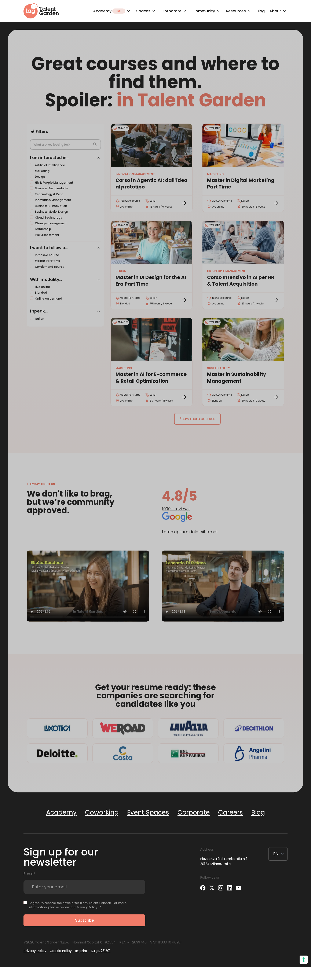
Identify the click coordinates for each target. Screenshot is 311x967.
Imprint (81, 950)
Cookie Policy (61, 950)
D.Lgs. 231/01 (100, 950)
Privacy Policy (87, 907)
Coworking (102, 812)
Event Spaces (148, 812)
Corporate (194, 812)
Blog (258, 812)
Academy (61, 812)
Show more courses (197, 418)
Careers (230, 812)
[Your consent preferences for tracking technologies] (304, 960)
